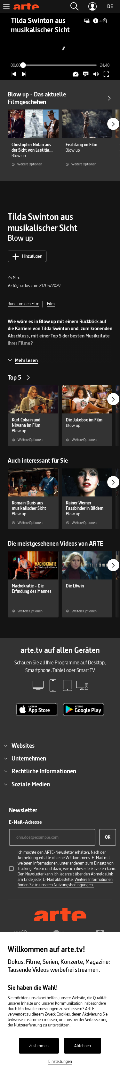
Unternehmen (29, 758)
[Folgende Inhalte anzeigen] (113, 123)
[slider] (60, 65)
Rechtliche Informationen (44, 771)
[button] (75, 6)
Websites (23, 745)
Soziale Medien (31, 784)
